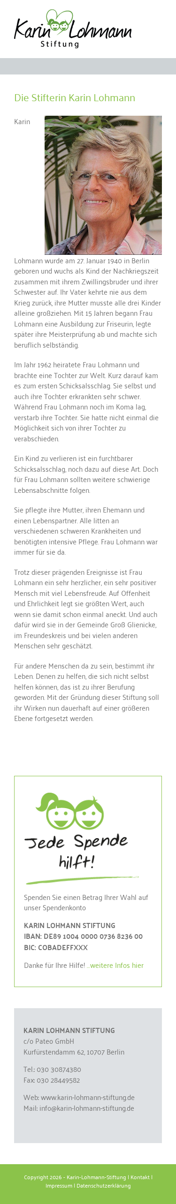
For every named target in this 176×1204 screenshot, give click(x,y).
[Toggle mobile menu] (158, 14)
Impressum (59, 1185)
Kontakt (140, 1177)
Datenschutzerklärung (104, 1185)
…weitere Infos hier (115, 964)
